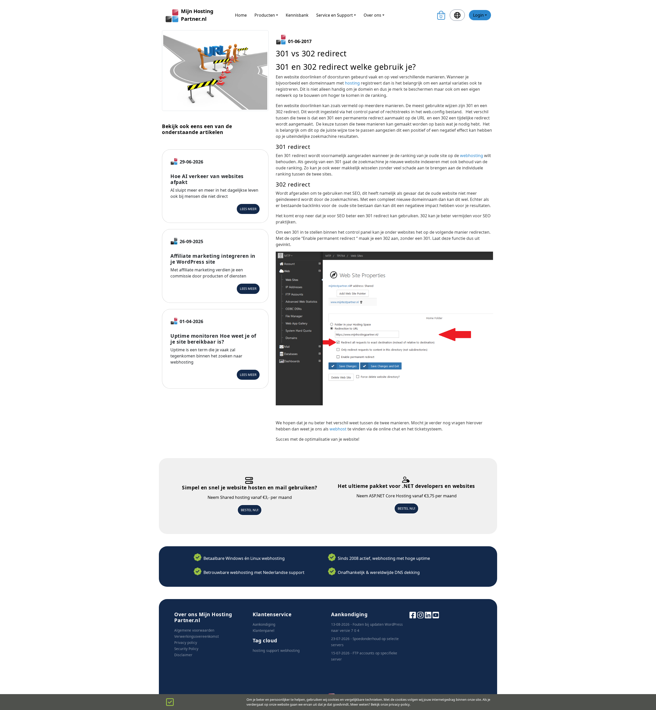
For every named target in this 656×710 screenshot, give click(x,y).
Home (241, 15)
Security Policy (186, 648)
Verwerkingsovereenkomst (196, 636)
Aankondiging (264, 624)
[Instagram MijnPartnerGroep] (420, 614)
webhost (338, 429)
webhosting (471, 155)
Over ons (372, 15)
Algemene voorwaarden (194, 630)
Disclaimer (183, 654)
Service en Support (334, 15)
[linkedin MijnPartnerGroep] (428, 614)
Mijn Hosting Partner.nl (197, 15)
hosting (352, 83)
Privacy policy (185, 642)
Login (478, 15)
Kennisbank (297, 15)
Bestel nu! (249, 510)
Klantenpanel (263, 630)
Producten (264, 15)
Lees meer (248, 209)
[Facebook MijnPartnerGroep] (412, 614)
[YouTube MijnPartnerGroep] (436, 614)
